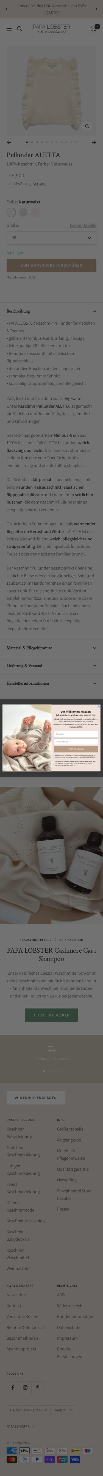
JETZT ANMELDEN (76, 749)
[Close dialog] (98, 707)
